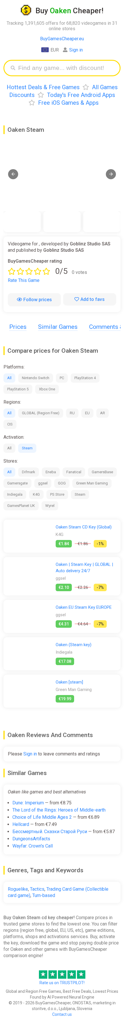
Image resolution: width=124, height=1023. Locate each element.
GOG (62, 483)
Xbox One (47, 389)
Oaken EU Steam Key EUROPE (84, 607)
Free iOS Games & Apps (68, 102)
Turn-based (43, 895)
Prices (18, 326)
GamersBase (102, 472)
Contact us (62, 1014)
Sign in (76, 50)
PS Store (57, 494)
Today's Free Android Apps (81, 94)
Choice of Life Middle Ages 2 (42, 817)
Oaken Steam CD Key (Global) (84, 527)
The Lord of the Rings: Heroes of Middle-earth (59, 810)
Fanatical (73, 472)
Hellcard (20, 824)
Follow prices (37, 299)
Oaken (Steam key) (73, 644)
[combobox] (66, 68)
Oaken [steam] (69, 682)
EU (87, 413)
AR (102, 413)
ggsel (43, 483)
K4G (36, 494)
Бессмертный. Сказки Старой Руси (49, 831)
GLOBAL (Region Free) (40, 413)
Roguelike (18, 889)
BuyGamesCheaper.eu (62, 38)
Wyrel (50, 505)
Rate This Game (24, 280)
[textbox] (66, 68)
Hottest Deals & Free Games (43, 87)
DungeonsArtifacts (31, 838)
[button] (13, 174)
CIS (10, 424)
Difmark (28, 472)
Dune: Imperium (28, 803)
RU (72, 413)
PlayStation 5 (18, 389)
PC (62, 378)
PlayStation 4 (85, 378)
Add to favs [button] (92, 299)
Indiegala (14, 494)
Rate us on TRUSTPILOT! (62, 982)
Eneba (51, 472)
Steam (27, 448)
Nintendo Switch (35, 378)
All (9, 378)
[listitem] (22, 221)
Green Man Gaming (92, 483)
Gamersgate (17, 483)
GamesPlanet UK (21, 505)
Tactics (37, 889)
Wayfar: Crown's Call (32, 846)
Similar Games (58, 326)
